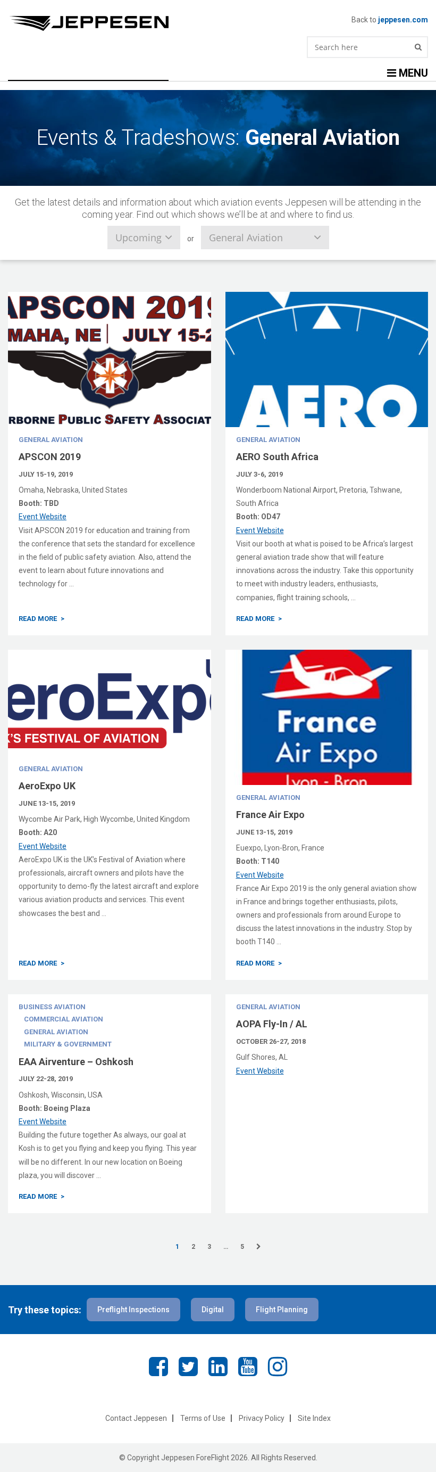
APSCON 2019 (50, 456)
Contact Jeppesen (136, 1418)
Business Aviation (52, 1007)
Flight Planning (282, 1309)
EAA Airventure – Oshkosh (76, 1061)
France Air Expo (270, 814)
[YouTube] (247, 1366)
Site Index (314, 1418)
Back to (389, 19)
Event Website (42, 516)
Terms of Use (202, 1418)
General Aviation (51, 440)
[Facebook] (158, 1366)
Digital (213, 1309)
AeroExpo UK (47, 785)
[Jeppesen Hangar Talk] (179, 23)
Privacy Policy (261, 1418)
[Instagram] (277, 1366)
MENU (412, 73)
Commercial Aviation (63, 1019)
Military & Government (68, 1044)
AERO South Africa (277, 456)
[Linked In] (218, 1366)
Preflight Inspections (133, 1309)
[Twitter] (188, 1366)
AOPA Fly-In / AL (271, 1023)
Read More (38, 619)
